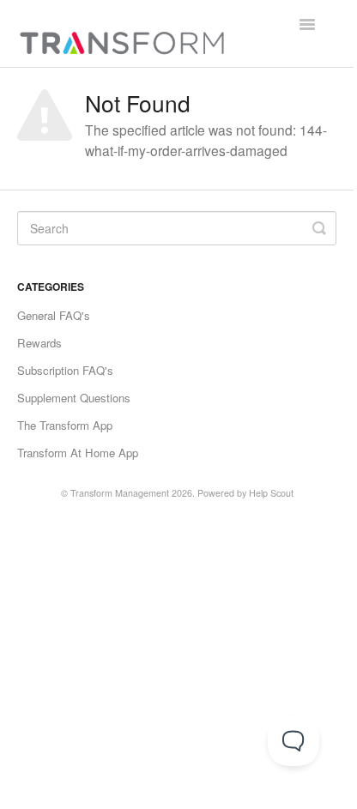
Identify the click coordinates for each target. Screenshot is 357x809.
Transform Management (119, 492)
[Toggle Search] (319, 228)
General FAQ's (53, 315)
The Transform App (64, 425)
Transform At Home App (77, 452)
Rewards (39, 343)
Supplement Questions (73, 397)
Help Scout (271, 492)
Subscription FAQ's (65, 370)
